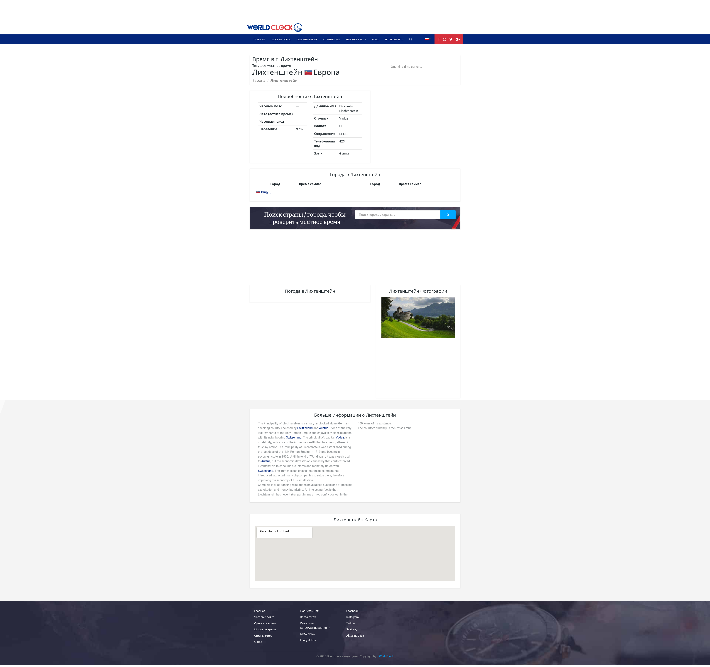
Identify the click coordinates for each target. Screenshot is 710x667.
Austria (323, 428)
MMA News (307, 634)
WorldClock (386, 656)
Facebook (352, 611)
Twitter (350, 623)
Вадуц (266, 192)
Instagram (352, 617)
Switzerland (305, 428)
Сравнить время (307, 39)
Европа (258, 80)
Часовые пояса (281, 39)
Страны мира (331, 39)
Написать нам (394, 39)
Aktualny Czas (355, 635)
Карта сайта (308, 617)
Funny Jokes (308, 640)
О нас (375, 39)
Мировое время (356, 39)
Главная (259, 39)
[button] (427, 38)
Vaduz (340, 437)
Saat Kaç (351, 629)
